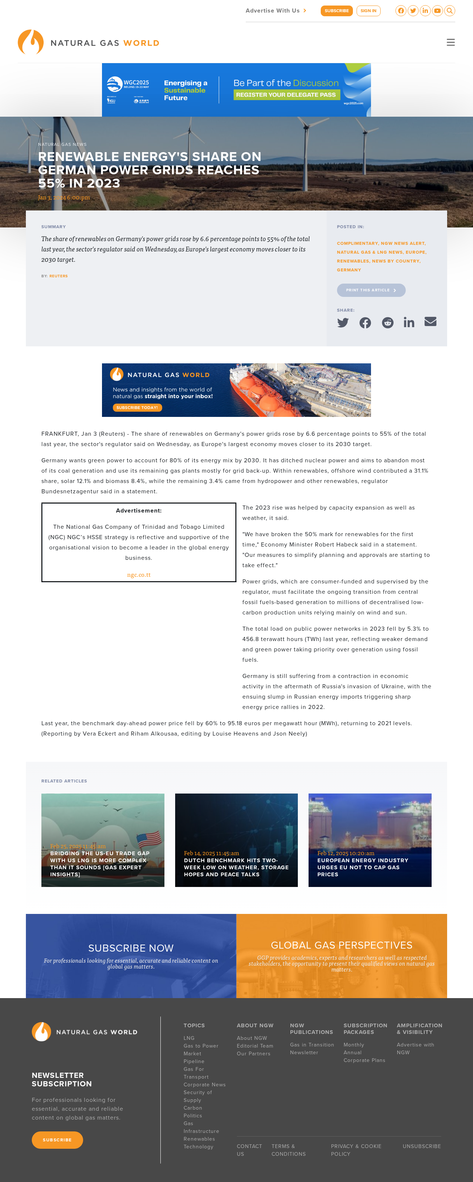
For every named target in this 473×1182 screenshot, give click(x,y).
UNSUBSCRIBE (422, 1146)
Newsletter (304, 1052)
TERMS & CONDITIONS (289, 1150)
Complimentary (357, 243)
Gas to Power (201, 1046)
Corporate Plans (365, 1060)
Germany (349, 270)
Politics (193, 1116)
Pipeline (195, 1061)
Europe (415, 252)
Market (192, 1054)
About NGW (252, 1038)
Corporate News (205, 1085)
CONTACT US (249, 1150)
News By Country (395, 261)
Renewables (353, 261)
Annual (353, 1052)
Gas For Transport (196, 1073)
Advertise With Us (277, 10)
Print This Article (368, 290)
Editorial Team (255, 1046)
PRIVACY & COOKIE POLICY (356, 1150)
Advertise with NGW (416, 1049)
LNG (189, 1038)
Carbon (193, 1108)
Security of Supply (198, 1096)
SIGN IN (369, 10)
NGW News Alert (403, 243)
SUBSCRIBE (337, 10)
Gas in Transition (312, 1045)
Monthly (354, 1045)
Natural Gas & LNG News (370, 252)
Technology (199, 1147)
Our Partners (254, 1054)
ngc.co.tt (139, 574)
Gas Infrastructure (202, 1127)
